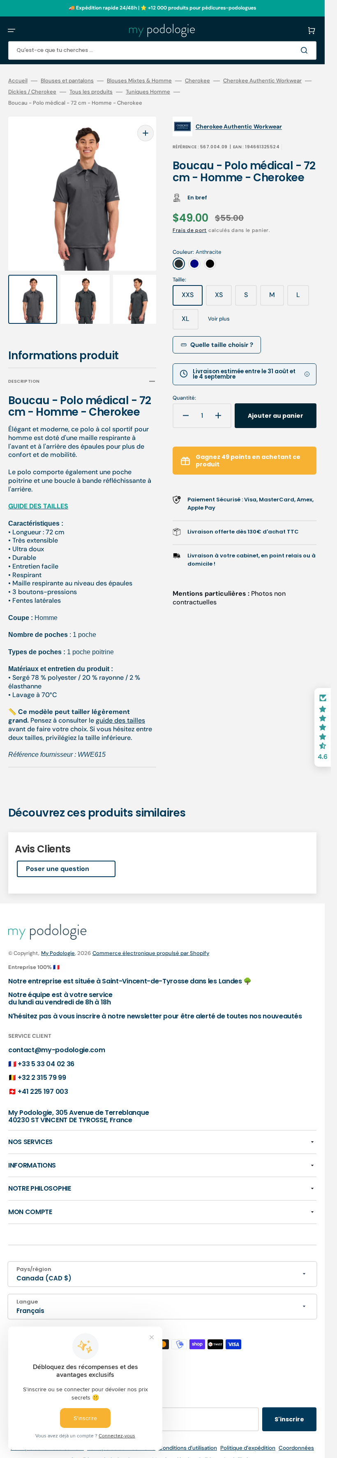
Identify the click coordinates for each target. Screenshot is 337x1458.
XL (190, 321)
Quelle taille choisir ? (221, 345)
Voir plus (219, 319)
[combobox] (162, 50)
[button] (11, 30)
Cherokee (197, 80)
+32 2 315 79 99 (42, 1070)
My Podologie (58, 945)
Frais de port (190, 230)
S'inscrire (289, 1412)
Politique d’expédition (247, 1440)
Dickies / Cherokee (32, 92)
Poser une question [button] (57, 861)
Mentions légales (173, 1452)
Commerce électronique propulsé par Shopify (150, 945)
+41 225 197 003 (43, 1083)
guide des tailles (120, 712)
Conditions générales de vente (109, 1452)
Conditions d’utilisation (188, 1440)
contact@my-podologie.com (56, 1042)
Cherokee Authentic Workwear (262, 80)
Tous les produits (91, 92)
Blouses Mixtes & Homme (139, 80)
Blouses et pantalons (67, 80)
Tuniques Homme (148, 92)
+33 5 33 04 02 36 (46, 1056)
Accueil (18, 80)
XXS (192, 297)
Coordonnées (296, 1440)
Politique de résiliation (226, 1452)
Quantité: (184, 398)
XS (223, 297)
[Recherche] (305, 50)
